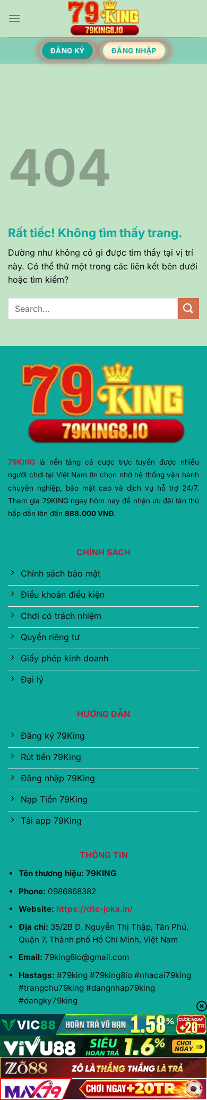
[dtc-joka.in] (103, 18)
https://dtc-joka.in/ (94, 909)
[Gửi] (188, 308)
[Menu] (14, 18)
